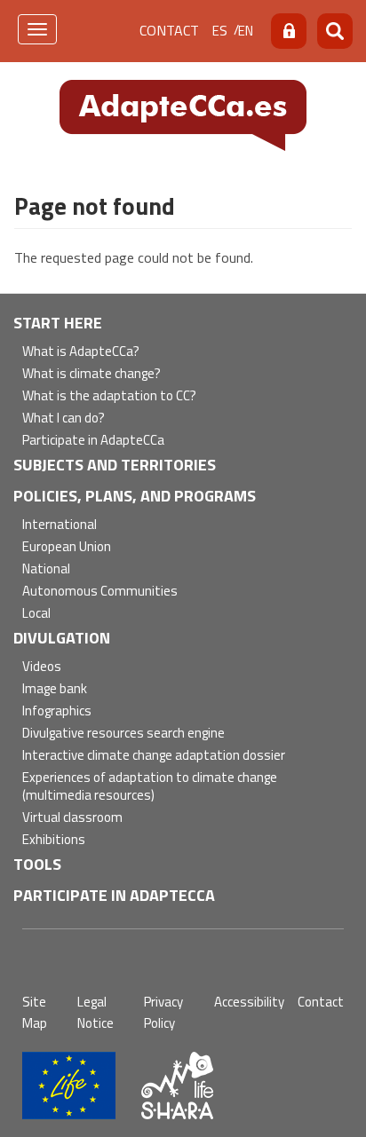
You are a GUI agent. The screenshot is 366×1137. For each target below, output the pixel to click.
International (59, 525)
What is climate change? (91, 374)
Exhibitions (53, 840)
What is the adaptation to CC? (109, 396)
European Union (66, 547)
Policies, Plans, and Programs (134, 496)
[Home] (183, 113)
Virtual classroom (72, 818)
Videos (41, 667)
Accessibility (249, 1001)
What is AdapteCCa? (80, 352)
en (245, 30)
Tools (37, 864)
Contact (169, 30)
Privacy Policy (163, 1012)
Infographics (57, 711)
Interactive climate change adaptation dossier (153, 755)
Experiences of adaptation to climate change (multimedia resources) (149, 787)
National (46, 569)
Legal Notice (95, 1012)
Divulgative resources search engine (123, 733)
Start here (57, 323)
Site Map (34, 1012)
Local (36, 613)
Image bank (54, 689)
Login (288, 31)
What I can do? (63, 418)
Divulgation (61, 638)
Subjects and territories (114, 465)
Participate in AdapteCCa (93, 440)
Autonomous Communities (100, 591)
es (219, 30)
